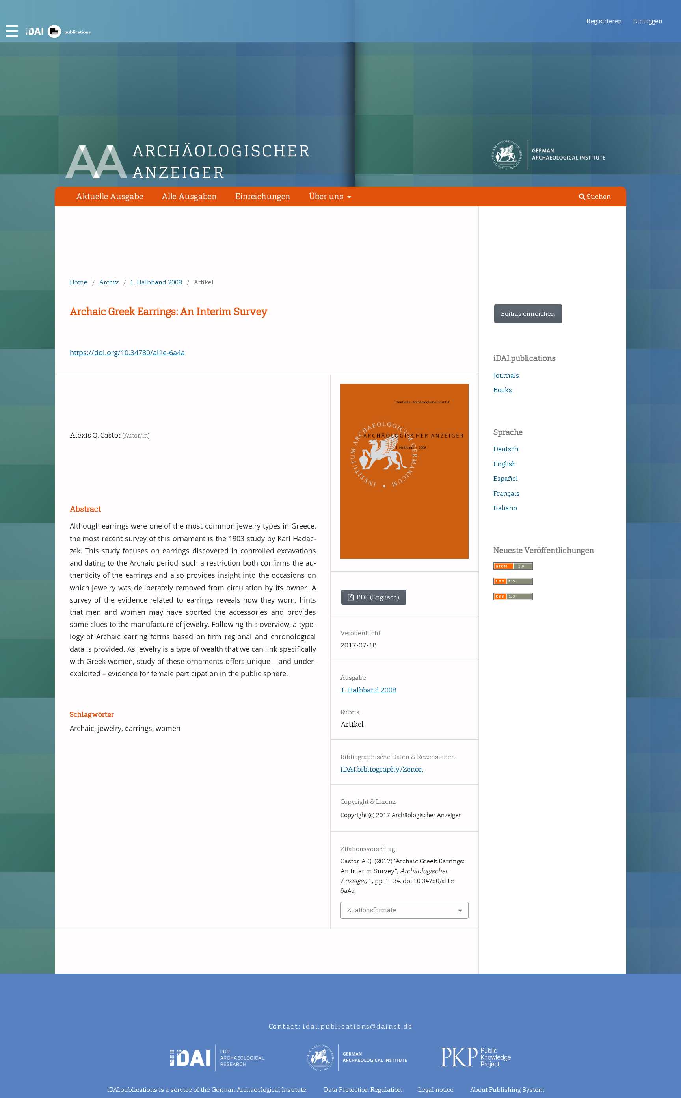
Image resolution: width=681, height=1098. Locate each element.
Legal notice (436, 1089)
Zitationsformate (371, 910)
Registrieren (604, 21)
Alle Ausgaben (189, 196)
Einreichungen (262, 196)
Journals (506, 375)
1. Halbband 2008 (156, 282)
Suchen (598, 196)
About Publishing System (507, 1089)
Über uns (327, 196)
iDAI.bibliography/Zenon (381, 769)
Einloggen (647, 21)
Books (502, 390)
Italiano (505, 508)
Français (506, 493)
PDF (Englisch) (377, 597)
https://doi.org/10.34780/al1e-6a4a (127, 352)
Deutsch (506, 449)
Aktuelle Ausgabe (109, 196)
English (504, 464)
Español (505, 478)
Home (78, 282)
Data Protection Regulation (363, 1089)
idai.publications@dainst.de (357, 1026)
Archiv (109, 282)
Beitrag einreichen (528, 314)
